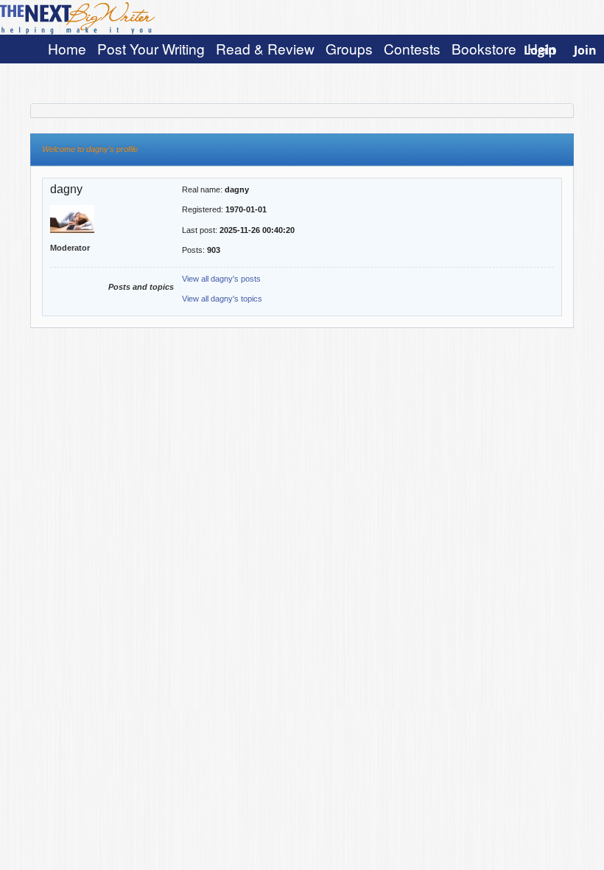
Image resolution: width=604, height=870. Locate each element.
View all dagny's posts (221, 278)
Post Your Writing (151, 48)
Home (67, 48)
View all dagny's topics (222, 298)
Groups (349, 48)
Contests (412, 48)
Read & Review (265, 48)
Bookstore (484, 48)
